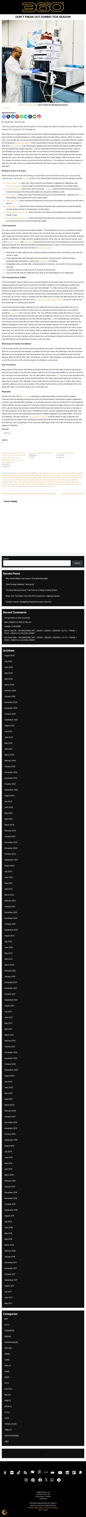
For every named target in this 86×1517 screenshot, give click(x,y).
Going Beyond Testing (38, 416)
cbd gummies (9, 618)
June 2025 (8, 737)
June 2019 (8, 1157)
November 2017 (10, 1268)
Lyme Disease (15, 146)
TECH (6, 1418)
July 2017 (8, 1292)
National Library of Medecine (15, 479)
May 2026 (8, 673)
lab (53, 319)
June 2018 (8, 1227)
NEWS (6, 1377)
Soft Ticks (11, 484)
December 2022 (10, 912)
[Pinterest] (17, 117)
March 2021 (9, 1035)
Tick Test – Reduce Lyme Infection (41, 453)
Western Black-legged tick (26, 486)
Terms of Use (48, 1507)
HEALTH (7, 1365)
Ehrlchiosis (12, 477)
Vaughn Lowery (6, 486)
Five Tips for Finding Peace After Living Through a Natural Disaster (29, 493)
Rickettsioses (13, 482)
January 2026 (9, 696)
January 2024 (9, 836)
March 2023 (9, 895)
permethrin (43, 261)
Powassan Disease (14, 186)
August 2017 (9, 1286)
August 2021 (9, 1006)
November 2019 (10, 1128)
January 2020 (9, 1116)
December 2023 (10, 842)
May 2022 (8, 953)
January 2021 (9, 1046)
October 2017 (9, 1274)
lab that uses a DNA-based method (49, 299)
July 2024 (8, 801)
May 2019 (8, 1163)
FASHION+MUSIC (11, 1342)
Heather (7, 626)
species (26, 178)
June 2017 (8, 1297)
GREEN (7, 1354)
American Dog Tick (14, 189)
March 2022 (9, 965)
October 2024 (10, 784)
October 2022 (10, 924)
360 (37, 473)
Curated (58, 475)
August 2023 (9, 866)
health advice (42, 477)
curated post (66, 475)
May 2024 (8, 813)
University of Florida (45, 484)
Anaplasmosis (6, 475)
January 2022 (9, 976)
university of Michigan (58, 484)
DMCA (41, 1507)
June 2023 (8, 877)
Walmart (14, 486)
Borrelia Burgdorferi (23, 143)
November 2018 (10, 1198)
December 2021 (10, 982)
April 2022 (8, 959)
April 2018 (8, 1239)
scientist (62, 482)
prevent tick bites (44, 248)
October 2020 (10, 1064)
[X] (8, 117)
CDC (54, 475)
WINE (6, 1441)
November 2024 (10, 778)
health (35, 477)
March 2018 (9, 1245)
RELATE (7, 1395)
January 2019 (9, 1186)
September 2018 (11, 1210)
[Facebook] (4, 117)
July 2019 (8, 1151)
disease (73, 475)
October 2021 (9, 994)
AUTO (6, 1325)
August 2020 (9, 1076)
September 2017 (10, 1280)
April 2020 (8, 1099)
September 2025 (11, 720)
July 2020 (8, 1081)
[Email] (35, 117)
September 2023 (11, 860)
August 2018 (9, 1216)
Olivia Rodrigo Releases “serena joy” (20, 584)
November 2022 (10, 918)
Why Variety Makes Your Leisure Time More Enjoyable (27, 578)
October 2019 (9, 1134)
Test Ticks (22, 484)
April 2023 (8, 889)
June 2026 (8, 667)
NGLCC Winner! (25, 622)
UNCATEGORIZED (30, 105)
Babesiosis (14, 475)
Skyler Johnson (50, 486)
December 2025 (10, 702)
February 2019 (10, 1181)
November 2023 (10, 848)
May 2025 (8, 743)
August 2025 (9, 725)
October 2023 (10, 854)
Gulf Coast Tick (12, 200)
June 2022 (8, 947)
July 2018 (8, 1221)
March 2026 (9, 685)
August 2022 (9, 936)
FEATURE (8, 1348)
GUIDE (7, 1360)
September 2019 (11, 1140)
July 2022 (8, 941)
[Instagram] (39, 117)
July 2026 (8, 661)
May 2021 (8, 1023)
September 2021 (10, 1000)
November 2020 (10, 1058)
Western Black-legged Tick (17, 212)
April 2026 (8, 679)
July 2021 (8, 1011)
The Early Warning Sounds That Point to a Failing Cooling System (31, 590)
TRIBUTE (8, 1430)
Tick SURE (15, 313)
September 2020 (11, 1070)
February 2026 (10, 690)
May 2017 (8, 1303)
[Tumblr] (30, 117)
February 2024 (10, 830)
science (56, 482)
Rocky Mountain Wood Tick (17, 218)
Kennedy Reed (56, 477)
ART (6, 1319)
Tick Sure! (28, 484)
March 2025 (9, 755)
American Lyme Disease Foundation (72, 473)
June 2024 (8, 807)
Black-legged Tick (13, 183)
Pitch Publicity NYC (59, 479)
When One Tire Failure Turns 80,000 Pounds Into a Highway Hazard (33, 596)
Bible (36, 1507)
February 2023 (10, 901)
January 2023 (9, 906)
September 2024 (11, 790)
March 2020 (9, 1105)
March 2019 (9, 1175)
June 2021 (8, 1017)
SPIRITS (7, 1400)
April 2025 (8, 749)
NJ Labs (25, 396)
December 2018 (10, 1192)
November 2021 (10, 988)
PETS (6, 1383)
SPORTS (8, 1406)
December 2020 (10, 1052)
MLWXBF (17, 626)
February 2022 (10, 971)
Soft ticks (27, 242)
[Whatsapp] (21, 117)
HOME (6, 1371)
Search (6, 559)
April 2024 (8, 819)
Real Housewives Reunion (72, 493)
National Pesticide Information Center (35, 479)
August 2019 (9, 1146)
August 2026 (9, 655)
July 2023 (8, 871)
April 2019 (8, 1169)
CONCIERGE (9, 1330)
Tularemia (48, 189)
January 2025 (9, 766)
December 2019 (10, 1122)
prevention (5, 482)
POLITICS (8, 1389)
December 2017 (10, 1262)
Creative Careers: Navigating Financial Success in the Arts (28, 602)
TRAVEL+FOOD (10, 1424)
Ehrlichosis (19, 477)
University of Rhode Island (73, 484)
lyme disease (75, 477)
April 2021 (8, 1029)
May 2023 (8, 883)
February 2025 (10, 760)
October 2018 (9, 1204)
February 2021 (9, 1041)
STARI (80, 195)
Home (20, 105)
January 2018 (9, 1257)
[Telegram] (26, 117)
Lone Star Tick (12, 195)
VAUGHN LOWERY (27, 633)
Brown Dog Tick (12, 206)
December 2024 (10, 772)
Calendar (31, 1507)
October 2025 (10, 714)
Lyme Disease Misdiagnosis (65, 453)
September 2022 (11, 930)
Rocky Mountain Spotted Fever (27, 482)
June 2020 (8, 1087)
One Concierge (24, 618)
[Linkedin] (13, 117)
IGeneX (49, 477)
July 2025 (8, 731)
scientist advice (70, 482)
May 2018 (8, 1233)
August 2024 (9, 795)
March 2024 (9, 825)
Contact (45, 1509)
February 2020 (10, 1111)
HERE (58, 375)
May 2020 (8, 1093)
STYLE (7, 1412)
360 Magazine (43, 473)
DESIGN (7, 1336)
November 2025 (10, 708)
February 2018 (10, 1251)
